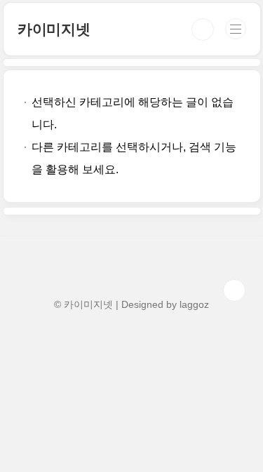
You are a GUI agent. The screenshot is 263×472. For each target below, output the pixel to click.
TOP (234, 290)
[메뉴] (235, 28)
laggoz (194, 304)
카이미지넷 (54, 29)
